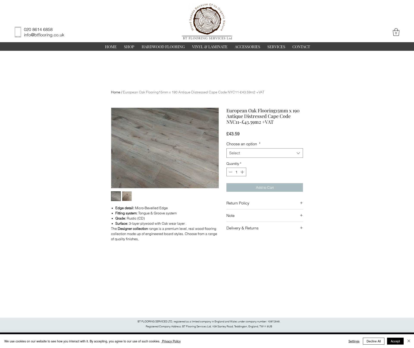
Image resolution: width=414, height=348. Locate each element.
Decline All (374, 341)
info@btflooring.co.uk (44, 34)
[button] (396, 32)
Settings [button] (353, 341)
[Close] (408, 341)
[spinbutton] (236, 172)
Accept (395, 341)
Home (115, 92)
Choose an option (243, 143)
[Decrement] (230, 172)
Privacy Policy (171, 341)
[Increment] (243, 172)
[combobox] (264, 153)
